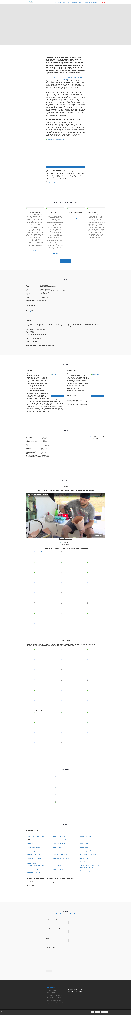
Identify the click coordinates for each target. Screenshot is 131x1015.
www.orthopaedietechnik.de (35, 865)
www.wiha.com (84, 847)
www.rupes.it (57, 862)
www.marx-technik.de (59, 840)
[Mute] (68, 43)
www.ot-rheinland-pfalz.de (61, 858)
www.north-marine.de (60, 854)
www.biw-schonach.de (33, 854)
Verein (59, 2)
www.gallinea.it (31, 863)
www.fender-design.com (34, 869)
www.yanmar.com (85, 840)
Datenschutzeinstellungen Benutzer (75, 989)
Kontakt (95, 2)
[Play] (61, 43)
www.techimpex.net (59, 869)
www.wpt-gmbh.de (85, 851)
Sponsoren (80, 2)
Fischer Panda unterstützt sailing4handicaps (55, 213)
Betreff (48, 938)
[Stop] (64, 43)
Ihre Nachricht (50, 947)
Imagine (68, 2)
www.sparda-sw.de (59, 873)
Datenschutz (77, 987)
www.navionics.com (59, 851)
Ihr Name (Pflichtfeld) (52, 920)
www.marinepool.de (59, 836)
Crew (64, 2)
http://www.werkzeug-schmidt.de (90, 854)
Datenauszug (70, 991)
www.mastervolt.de (59, 843)
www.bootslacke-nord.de (34, 858)
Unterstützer (88, 2)
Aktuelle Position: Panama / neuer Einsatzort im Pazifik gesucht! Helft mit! (55, 1002)
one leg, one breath (35, 212)
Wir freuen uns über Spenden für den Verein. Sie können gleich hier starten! (65, 78)
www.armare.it (31, 843)
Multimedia (74, 2)
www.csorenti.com (32, 860)
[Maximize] (70, 43)
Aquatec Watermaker (86, 858)
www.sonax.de (57, 865)
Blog (55, 2)
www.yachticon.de (85, 836)
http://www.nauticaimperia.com (36, 836)
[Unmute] (66, 43)
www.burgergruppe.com (34, 847)
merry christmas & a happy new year (75, 213)
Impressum (70, 987)
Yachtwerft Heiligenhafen (87, 871)
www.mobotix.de (58, 847)
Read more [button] (35, 250)
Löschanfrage (79, 991)
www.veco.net (84, 843)
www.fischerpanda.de (33, 872)
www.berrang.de (32, 851)
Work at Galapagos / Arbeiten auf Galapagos (96, 213)
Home (51, 2)
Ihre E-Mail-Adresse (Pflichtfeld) (55, 929)
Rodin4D (82, 862)
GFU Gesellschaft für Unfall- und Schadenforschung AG (89, 866)
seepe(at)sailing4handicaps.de (32, 311)
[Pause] (62, 43)
